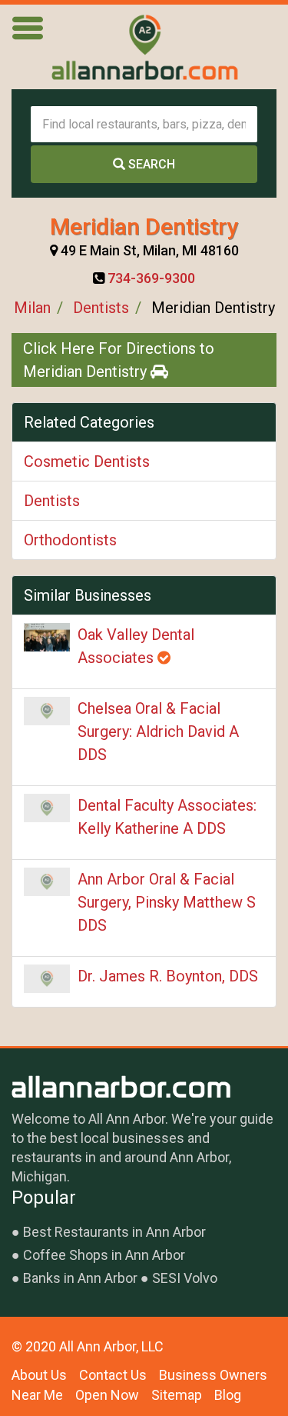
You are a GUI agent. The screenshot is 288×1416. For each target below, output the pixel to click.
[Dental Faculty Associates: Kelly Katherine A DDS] (47, 808)
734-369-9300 (151, 278)
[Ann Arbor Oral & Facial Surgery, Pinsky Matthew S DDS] (47, 882)
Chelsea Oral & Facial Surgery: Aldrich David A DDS (158, 731)
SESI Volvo (184, 1278)
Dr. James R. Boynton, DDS (168, 976)
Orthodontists (70, 540)
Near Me (37, 1395)
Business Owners (213, 1375)
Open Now (107, 1395)
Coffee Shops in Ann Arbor (104, 1255)
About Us (39, 1375)
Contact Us (113, 1375)
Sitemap (176, 1395)
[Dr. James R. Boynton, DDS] (47, 979)
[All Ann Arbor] (144, 47)
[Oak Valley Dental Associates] (47, 637)
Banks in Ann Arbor (80, 1278)
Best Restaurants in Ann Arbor (114, 1232)
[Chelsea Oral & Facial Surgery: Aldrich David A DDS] (47, 711)
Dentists (101, 307)
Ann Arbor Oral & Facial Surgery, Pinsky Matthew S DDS (167, 902)
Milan (32, 307)
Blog (227, 1395)
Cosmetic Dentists (87, 461)
